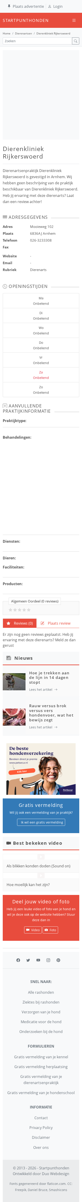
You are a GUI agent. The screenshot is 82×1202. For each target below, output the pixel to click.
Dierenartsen (23, 33)
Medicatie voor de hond (41, 1021)
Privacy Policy (41, 1127)
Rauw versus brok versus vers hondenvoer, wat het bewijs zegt (51, 712)
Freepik (20, 1190)
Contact (41, 1117)
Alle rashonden (41, 992)
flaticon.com (56, 1183)
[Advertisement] (41, 95)
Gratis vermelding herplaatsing (41, 1066)
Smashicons (58, 1190)
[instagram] (48, 960)
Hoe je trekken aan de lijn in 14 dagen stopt (49, 677)
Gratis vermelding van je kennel (41, 1056)
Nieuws (23, 658)
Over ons (41, 1147)
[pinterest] (58, 960)
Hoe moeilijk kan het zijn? (28, 884)
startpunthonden (7, 20)
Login (58, 6)
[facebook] (18, 960)
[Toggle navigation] (74, 20)
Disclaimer (41, 1137)
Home (6, 33)
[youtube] (38, 960)
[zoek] (75, 40)
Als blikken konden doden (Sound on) (38, 865)
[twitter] (28, 960)
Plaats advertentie (28, 6)
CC (69, 1183)
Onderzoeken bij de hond (41, 1031)
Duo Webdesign (55, 1173)
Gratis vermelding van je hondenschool (41, 1092)
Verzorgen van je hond (41, 1011)
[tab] (20, 623)
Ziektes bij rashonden (41, 1002)
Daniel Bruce (37, 1190)
